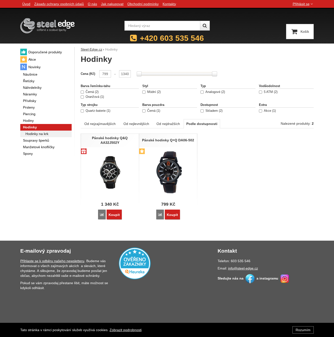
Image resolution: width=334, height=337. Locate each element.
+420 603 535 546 (172, 38)
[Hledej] (205, 26)
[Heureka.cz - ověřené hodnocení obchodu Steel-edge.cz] (135, 263)
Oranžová (94, 97)
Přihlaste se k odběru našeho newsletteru (52, 261)
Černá (92, 92)
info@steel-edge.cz (243, 268)
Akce (269, 110)
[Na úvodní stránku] (47, 25)
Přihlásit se (301, 4)
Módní (153, 92)
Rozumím (303, 330)
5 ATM (270, 92)
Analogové (214, 92)
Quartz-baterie (97, 110)
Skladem (213, 110)
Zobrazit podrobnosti (126, 330)
